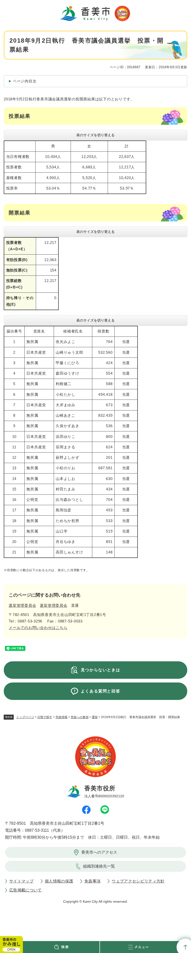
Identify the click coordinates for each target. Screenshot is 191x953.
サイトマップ (21, 881)
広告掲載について (25, 890)
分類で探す (44, 717)
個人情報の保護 (59, 881)
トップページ (25, 717)
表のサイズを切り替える (95, 135)
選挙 (95, 717)
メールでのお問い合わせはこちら (38, 627)
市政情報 (61, 717)
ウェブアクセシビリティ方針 (138, 881)
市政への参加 (80, 717)
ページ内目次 (25, 81)
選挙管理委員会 (22, 605)
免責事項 (92, 881)
